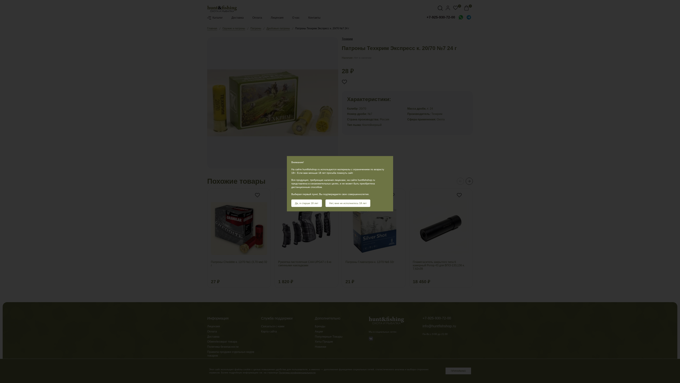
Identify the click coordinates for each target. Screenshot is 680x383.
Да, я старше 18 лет (306, 203)
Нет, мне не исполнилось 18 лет (348, 203)
